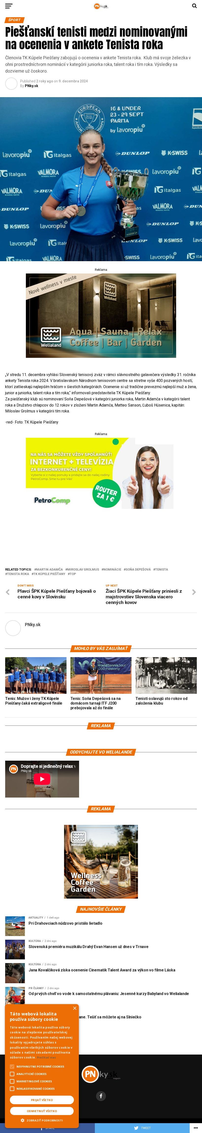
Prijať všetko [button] (42, 1100)
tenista (161, 569)
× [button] (74, 1008)
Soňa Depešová (138, 569)
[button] (42, 1120)
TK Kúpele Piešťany (49, 574)
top (73, 574)
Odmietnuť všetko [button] (42, 1111)
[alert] (42, 1066)
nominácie (112, 569)
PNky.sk (31, 86)
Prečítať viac (46, 1057)
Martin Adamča (49, 569)
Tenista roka (18, 574)
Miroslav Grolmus (83, 569)
